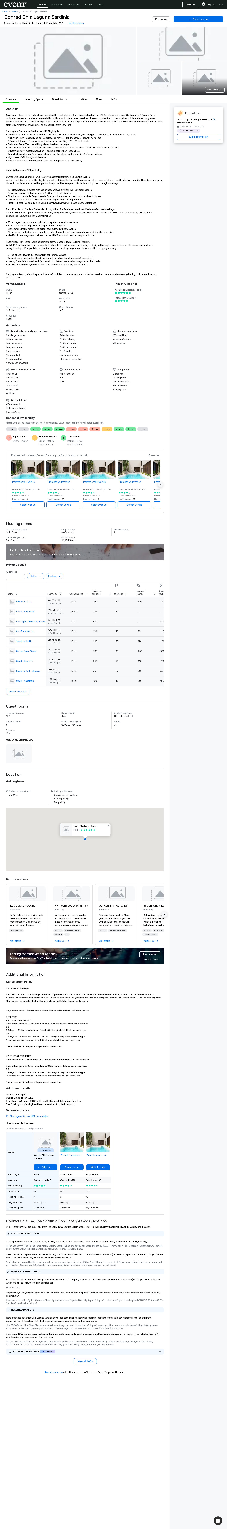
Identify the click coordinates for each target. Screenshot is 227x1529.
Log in (220, 4)
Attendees (11, 572)
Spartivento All (23, 641)
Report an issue (54, 1372)
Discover (88, 4)
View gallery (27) (215, 89)
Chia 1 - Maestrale (25, 611)
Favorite (163, 19)
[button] (68, 61)
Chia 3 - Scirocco (24, 631)
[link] (27, 893)
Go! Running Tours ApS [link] (113, 905)
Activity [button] (58, 930)
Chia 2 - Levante (24, 661)
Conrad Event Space (26, 651)
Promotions (56, 4)
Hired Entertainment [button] (117, 930)
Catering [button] (58, 934)
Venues (42, 4)
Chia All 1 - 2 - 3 (24, 601)
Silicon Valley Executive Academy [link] (160, 905)
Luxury (100, 4)
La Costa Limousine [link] (22, 905)
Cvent (5, 12)
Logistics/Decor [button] (150, 934)
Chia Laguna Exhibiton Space (30, 621)
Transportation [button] (16, 930)
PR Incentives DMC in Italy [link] (71, 905)
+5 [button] (67, 934)
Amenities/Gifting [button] (72, 930)
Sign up (211, 4)
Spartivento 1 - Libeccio (28, 671)
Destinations (73, 4)
